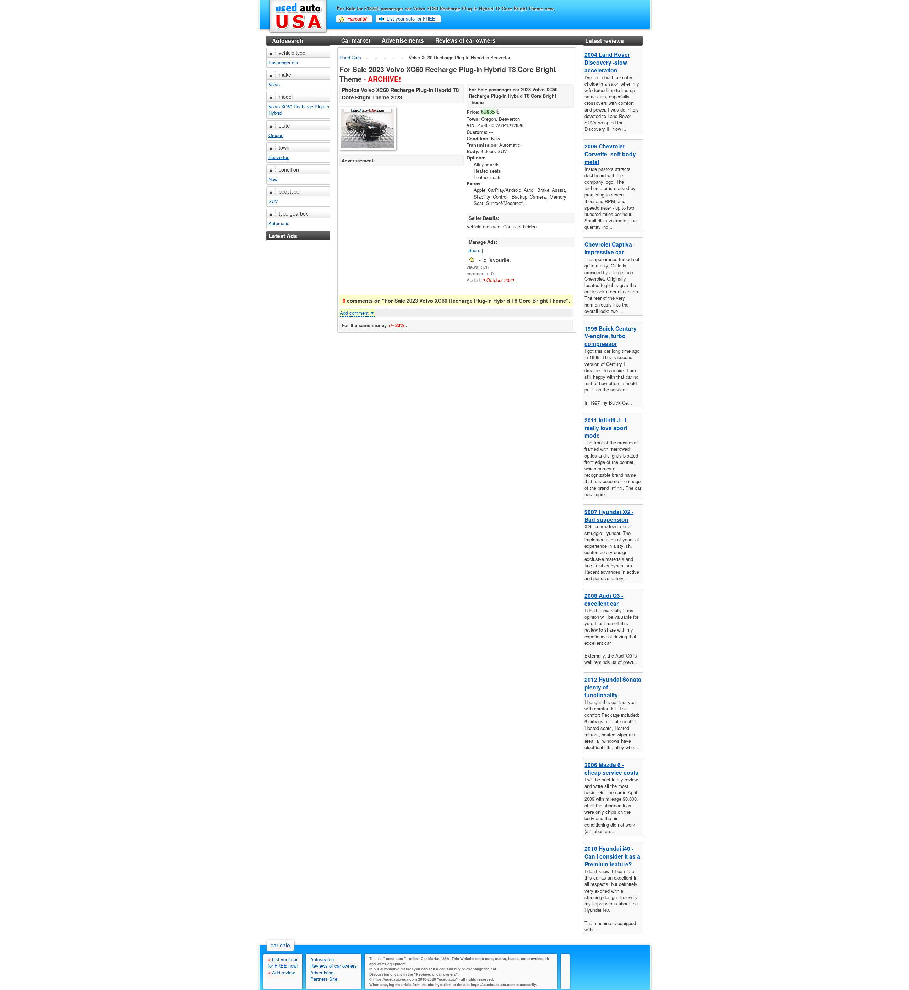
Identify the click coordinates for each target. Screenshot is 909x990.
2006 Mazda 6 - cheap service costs (611, 769)
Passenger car (283, 62)
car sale (280, 945)
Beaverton (278, 157)
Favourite (357, 18)
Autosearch (287, 41)
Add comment (357, 312)
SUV (273, 201)
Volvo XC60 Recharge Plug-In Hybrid (298, 109)
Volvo (274, 84)
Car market (355, 40)
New (272, 179)
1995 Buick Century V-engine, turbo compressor (610, 336)
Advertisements (403, 40)
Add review (281, 972)
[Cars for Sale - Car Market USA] (298, 32)
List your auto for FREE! (412, 18)
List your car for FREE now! (283, 962)
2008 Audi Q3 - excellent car (603, 599)
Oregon (275, 135)
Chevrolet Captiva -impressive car (609, 248)
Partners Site (323, 978)
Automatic (278, 223)
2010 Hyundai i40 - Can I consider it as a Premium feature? (612, 856)
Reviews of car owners (465, 40)
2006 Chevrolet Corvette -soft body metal (610, 154)
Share (474, 250)
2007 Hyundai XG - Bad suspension (608, 516)
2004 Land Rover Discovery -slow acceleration (607, 62)
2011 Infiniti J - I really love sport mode (605, 428)
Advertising (321, 972)
